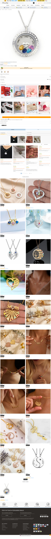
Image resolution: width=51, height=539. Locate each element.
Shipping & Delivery (15, 524)
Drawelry (27, 534)
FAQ (38, 129)
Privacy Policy (4, 526)
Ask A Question (29, 134)
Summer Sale (26, 67)
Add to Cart (26, 117)
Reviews (12, 129)
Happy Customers (25, 529)
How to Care (14, 527)
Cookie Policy (4, 529)
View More (25, 479)
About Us (3, 524)
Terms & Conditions (4, 527)
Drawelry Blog (25, 528)
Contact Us (3, 525)
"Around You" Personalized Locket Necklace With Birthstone (6, 161)
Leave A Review (29, 132)
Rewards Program (25, 526)
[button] (25, 535)
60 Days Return (14, 526)
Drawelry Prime (25, 525)
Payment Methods (15, 525)
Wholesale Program (25, 524)
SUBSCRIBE (7, 515)
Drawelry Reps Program (26, 527)
